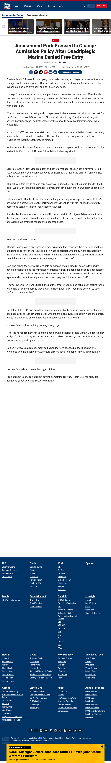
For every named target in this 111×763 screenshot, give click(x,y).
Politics (28, 6)
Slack (60, 731)
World (40, 6)
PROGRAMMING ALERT (19, 748)
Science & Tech (94, 654)
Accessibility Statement (20, 740)
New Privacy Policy (30, 738)
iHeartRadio (80, 731)
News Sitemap (36, 740)
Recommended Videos (12, 15)
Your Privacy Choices (51, 738)
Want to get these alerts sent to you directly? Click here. (32, 760)
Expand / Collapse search (83, 6)
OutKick (62, 596)
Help (79, 738)
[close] (102, 746)
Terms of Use (16, 738)
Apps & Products (94, 687)
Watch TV (101, 6)
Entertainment (38, 596)
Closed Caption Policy (68, 738)
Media (5, 596)
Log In (91, 6)
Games (6, 687)
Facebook (31, 72)
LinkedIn (55, 731)
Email (55, 72)
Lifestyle (90, 596)
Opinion (51, 6)
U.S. (17, 6)
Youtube (46, 731)
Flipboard (46, 72)
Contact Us (87, 738)
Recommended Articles (37, 15)
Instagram (41, 731)
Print (50, 72)
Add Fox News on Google (71, 72)
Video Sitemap (48, 740)
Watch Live (36, 687)
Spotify (75, 731)
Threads (41, 72)
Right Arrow (106, 26)
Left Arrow (3, 26)
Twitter (36, 72)
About (61, 687)
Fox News (7, 6)
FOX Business (65, 654)
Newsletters (70, 731)
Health (6, 654)
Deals (33, 654)
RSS (65, 731)
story (55, 40)
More (61, 6)
